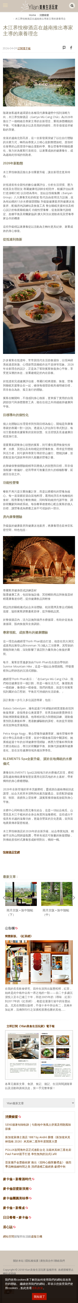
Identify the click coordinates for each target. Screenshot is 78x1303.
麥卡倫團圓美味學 (16, 1198)
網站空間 (8, 1236)
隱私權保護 (31, 1260)
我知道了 (39, 1296)
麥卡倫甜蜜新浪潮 (16, 1188)
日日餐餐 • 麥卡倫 (15, 1217)
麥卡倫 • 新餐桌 (14, 1208)
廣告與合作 (46, 1260)
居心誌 (8, 1227)
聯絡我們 (59, 1260)
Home (32, 15)
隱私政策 (37, 1288)
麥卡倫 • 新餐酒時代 (17, 1179)
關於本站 (18, 1260)
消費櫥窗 (44, 15)
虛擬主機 (36, 1236)
